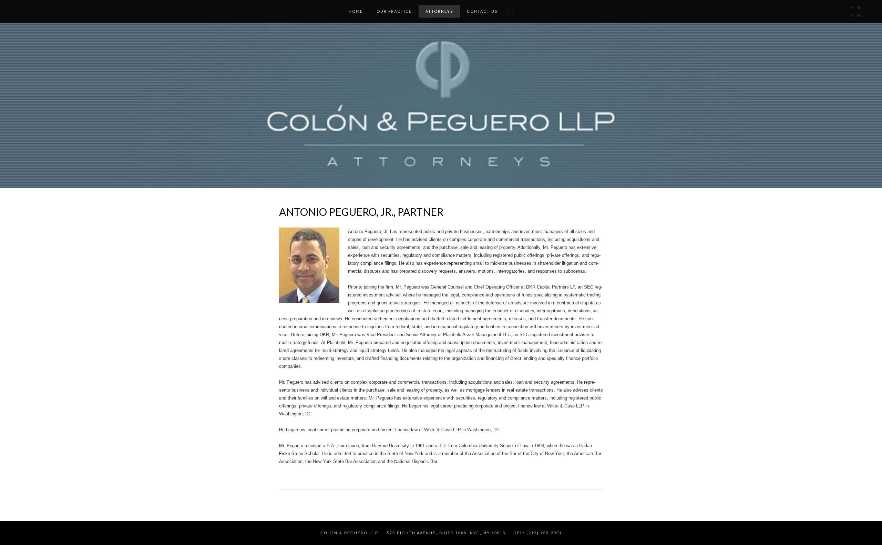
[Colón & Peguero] (441, 105)
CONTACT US (482, 11)
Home (356, 11)
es (859, 15)
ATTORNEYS (439, 11)
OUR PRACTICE (394, 11)
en (859, 7)
